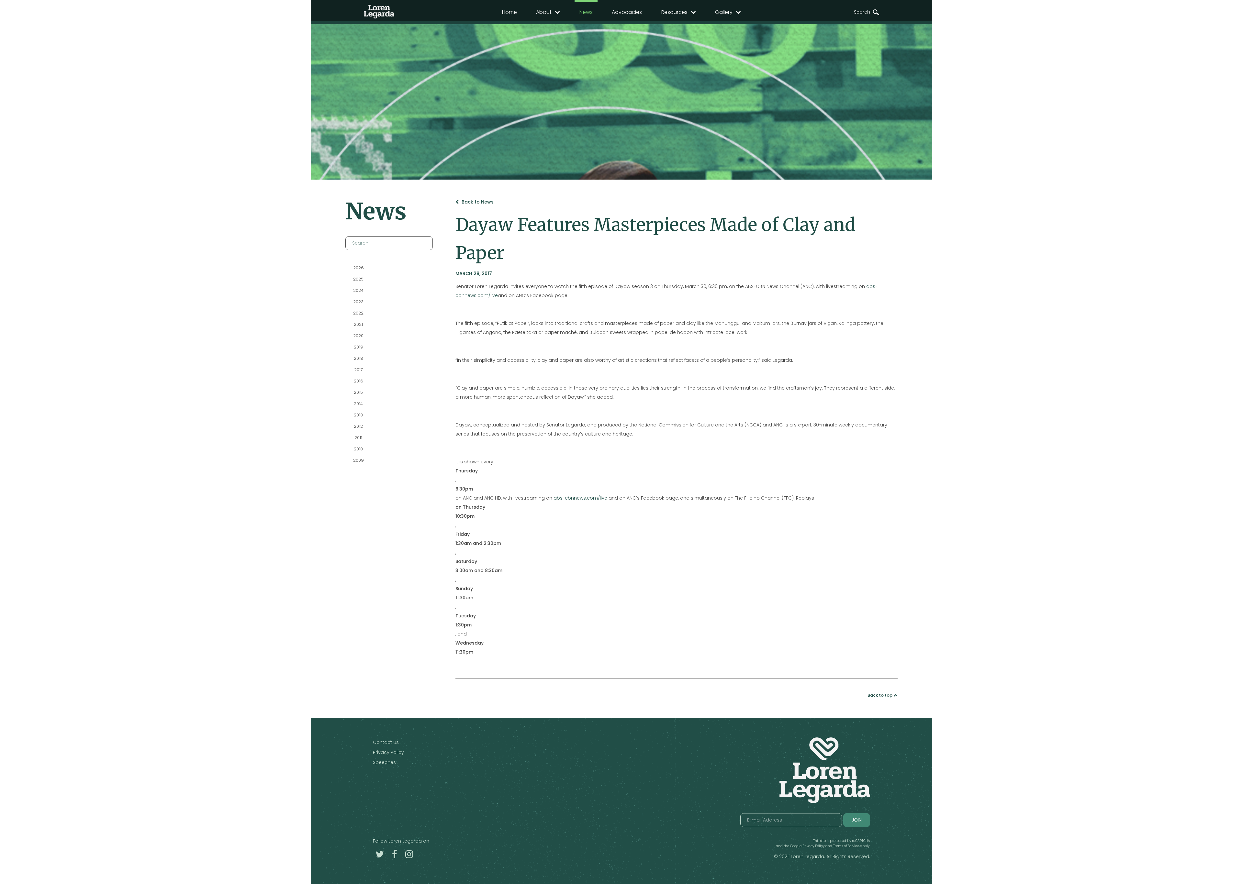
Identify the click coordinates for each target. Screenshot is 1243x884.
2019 (358, 347)
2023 (358, 302)
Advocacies (627, 12)
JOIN (857, 820)
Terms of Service (846, 846)
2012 (358, 426)
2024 (358, 290)
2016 (358, 381)
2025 (358, 279)
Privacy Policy (388, 752)
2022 (358, 313)
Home (509, 12)
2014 (358, 404)
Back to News (477, 202)
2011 (358, 438)
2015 (358, 392)
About (544, 12)
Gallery (724, 12)
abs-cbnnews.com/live (580, 498)
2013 (358, 415)
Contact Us (386, 742)
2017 (358, 370)
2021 (358, 324)
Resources (674, 12)
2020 (358, 336)
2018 (358, 358)
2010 (358, 449)
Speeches (384, 762)
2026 (358, 268)
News (586, 12)
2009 (358, 460)
